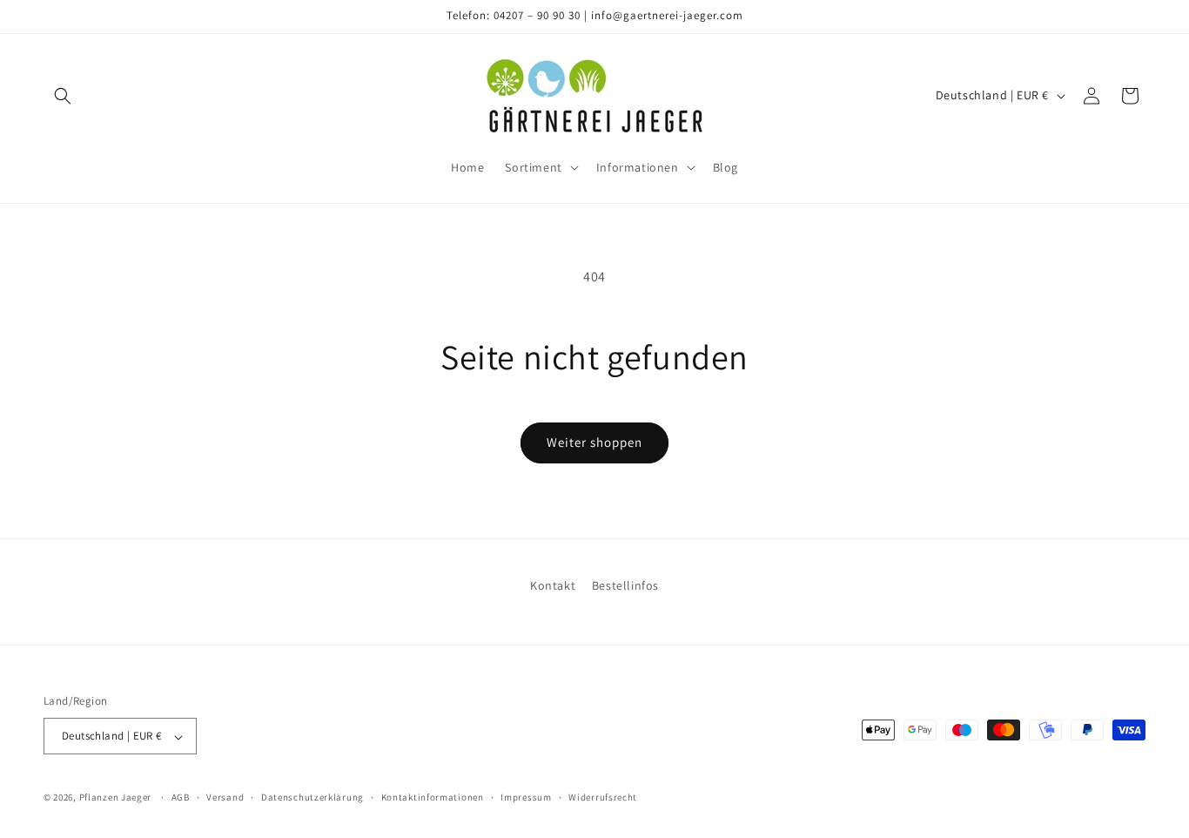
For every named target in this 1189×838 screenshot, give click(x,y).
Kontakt (552, 585)
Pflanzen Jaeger (115, 798)
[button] (63, 96)
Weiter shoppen (594, 442)
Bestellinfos (625, 585)
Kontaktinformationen (432, 797)
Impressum (525, 797)
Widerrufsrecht (602, 797)
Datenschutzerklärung (312, 797)
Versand (225, 797)
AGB (180, 797)
